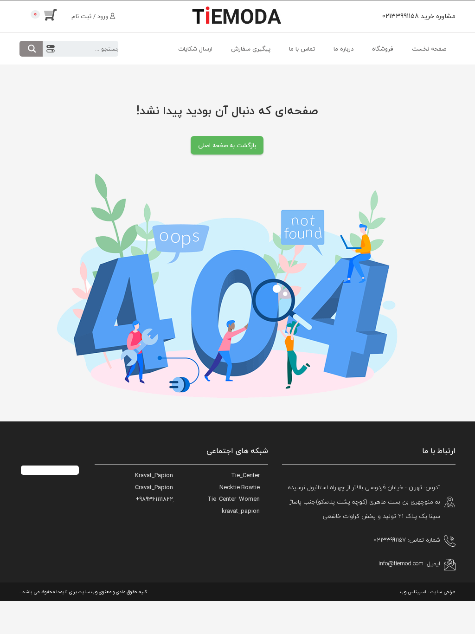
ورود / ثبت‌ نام (90, 16)
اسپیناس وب (413, 591)
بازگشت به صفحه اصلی (227, 145)
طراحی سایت (443, 591)
